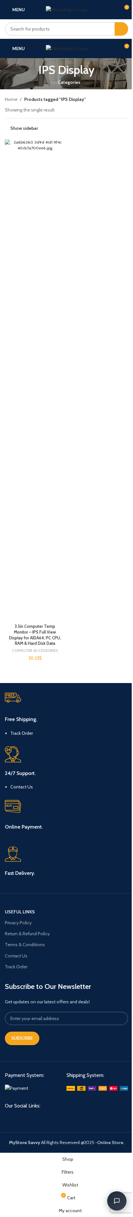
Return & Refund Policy (27, 934)
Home (11, 99)
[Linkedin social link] (43, 1118)
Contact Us (21, 787)
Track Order (21, 733)
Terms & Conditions (25, 944)
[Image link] (16, 1088)
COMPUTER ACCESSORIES (35, 650)
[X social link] (20, 1118)
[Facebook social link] (8, 1118)
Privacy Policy (18, 923)
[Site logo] (66, 9)
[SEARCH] (121, 29)
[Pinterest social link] (31, 1118)
